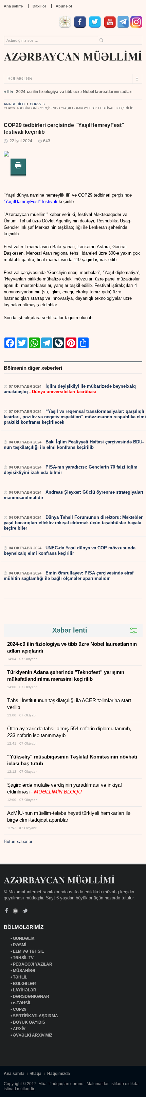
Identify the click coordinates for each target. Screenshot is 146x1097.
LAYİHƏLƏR (25, 990)
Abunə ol (64, 6)
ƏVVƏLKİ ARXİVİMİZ (32, 1035)
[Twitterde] (96, 26)
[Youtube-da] (110, 26)
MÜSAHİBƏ (24, 970)
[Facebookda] (81, 26)
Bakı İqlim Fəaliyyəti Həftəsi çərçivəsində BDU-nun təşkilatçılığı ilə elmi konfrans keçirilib (74, 444)
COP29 (35, 104)
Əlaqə (35, 1073)
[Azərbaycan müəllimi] (73, 56)
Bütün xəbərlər (18, 841)
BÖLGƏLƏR (25, 983)
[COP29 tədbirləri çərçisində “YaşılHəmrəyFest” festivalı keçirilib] (6, 155)
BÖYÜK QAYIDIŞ (29, 1022)
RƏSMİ (20, 945)
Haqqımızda (58, 1073)
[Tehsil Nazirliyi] (66, 26)
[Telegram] (123, 26)
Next (12, 91)
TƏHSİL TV (24, 957)
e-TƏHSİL (22, 1003)
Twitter (25, 911)
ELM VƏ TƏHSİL (29, 951)
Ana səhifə (13, 6)
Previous (5, 91)
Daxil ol (39, 6)
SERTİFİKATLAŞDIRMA (36, 1015)
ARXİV (19, 1028)
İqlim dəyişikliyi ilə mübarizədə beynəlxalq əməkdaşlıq (70, 389)
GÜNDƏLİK (24, 938)
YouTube (16, 911)
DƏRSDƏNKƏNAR (31, 996)
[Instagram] (136, 26)
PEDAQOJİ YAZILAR (33, 964)
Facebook (7, 911)
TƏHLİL (20, 977)
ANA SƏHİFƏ (14, 104)
